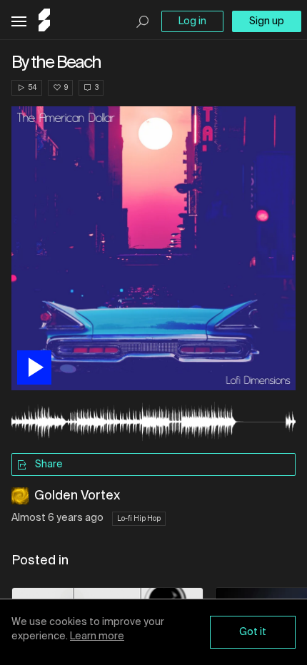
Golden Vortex (77, 496)
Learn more (97, 636)
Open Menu (18, 21)
